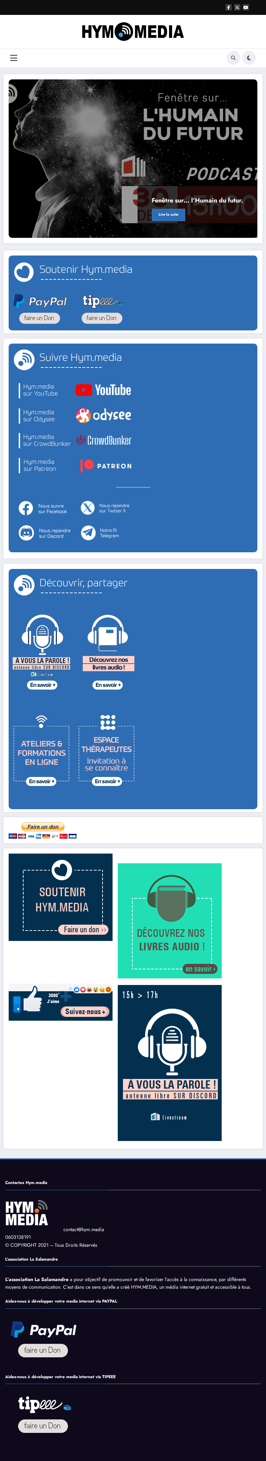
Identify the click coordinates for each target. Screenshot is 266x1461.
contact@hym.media (83, 1229)
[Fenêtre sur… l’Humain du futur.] (133, 158)
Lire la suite (168, 214)
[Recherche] (233, 58)
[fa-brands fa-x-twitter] (237, 7)
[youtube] (246, 7)
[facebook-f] (228, 7)
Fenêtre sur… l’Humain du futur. (197, 200)
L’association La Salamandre (37, 1279)
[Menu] (13, 58)
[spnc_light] (249, 58)
